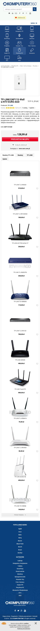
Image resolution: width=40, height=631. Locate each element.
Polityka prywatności (25, 616)
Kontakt (35, 616)
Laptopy (7, 31)
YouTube (30, 13)
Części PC (7, 53)
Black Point (20, 543)
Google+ (26, 13)
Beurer (20, 540)
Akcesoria (32, 53)
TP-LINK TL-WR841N (20, 418)
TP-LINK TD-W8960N (20, 301)
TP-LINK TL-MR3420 (20, 447)
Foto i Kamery (32, 46)
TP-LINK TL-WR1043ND (20, 214)
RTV (7, 60)
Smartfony (7, 38)
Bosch (20, 546)
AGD (19, 60)
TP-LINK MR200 (20, 360)
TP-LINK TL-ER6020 (20, 185)
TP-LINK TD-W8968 (20, 506)
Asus (20, 531)
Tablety (32, 31)
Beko (20, 534)
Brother (20, 552)
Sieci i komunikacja (25, 66)
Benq (20, 537)
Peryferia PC (19, 53)
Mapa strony (6, 616)
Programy (7, 46)
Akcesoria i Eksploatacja (20, 590)
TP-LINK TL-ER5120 (20, 331)
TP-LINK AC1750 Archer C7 (20, 243)
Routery (35, 66)
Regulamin (14, 616)
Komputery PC (19, 31)
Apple (20, 528)
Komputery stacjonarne (20, 563)
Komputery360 (5, 66)
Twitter (23, 13)
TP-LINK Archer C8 (20, 477)
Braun (20, 549)
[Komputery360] (20, 4)
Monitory (32, 38)
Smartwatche (19, 38)
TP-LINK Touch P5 (20, 389)
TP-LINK (10, 105)
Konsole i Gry (19, 46)
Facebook (19, 13)
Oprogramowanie (20, 576)
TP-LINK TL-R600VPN (20, 272)
